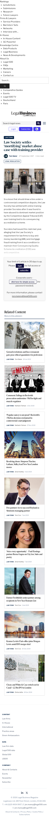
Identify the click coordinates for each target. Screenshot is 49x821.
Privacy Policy (26, 812)
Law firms (9, 137)
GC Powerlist (9, 42)
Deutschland (9, 100)
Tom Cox (18, 515)
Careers (7, 72)
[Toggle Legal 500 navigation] (36, 129)
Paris (5, 103)
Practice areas (8, 731)
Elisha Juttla (19, 692)
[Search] (5, 86)
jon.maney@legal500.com (24, 296)
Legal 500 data (8, 750)
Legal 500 (8, 62)
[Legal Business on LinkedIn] (22, 793)
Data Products (10, 48)
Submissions (9, 8)
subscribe (24, 270)
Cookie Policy (38, 812)
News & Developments (14, 55)
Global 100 (6, 754)
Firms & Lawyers (8, 18)
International (7, 727)
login (20, 266)
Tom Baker (13, 156)
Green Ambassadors (10, 735)
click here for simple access (22, 282)
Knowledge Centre (9, 45)
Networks (8, 28)
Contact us (8, 75)
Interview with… (10, 32)
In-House (4, 35)
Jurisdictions (9, 5)
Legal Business (10, 52)
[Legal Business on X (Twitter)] (27, 793)
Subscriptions (24, 814)
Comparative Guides (13, 90)
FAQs (5, 65)
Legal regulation (12, 161)
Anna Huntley (19, 472)
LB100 (5, 759)
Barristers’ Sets (10, 25)
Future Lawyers (10, 15)
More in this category (13, 316)
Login (13, 129)
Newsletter (7, 778)
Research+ (8, 12)
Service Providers (11, 21)
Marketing (8, 68)
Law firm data (7, 746)
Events (6, 93)
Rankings (4, 1)
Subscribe (25, 129)
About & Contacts (9, 769)
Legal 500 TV (9, 97)
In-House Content (11, 38)
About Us (4, 58)
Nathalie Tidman (20, 406)
